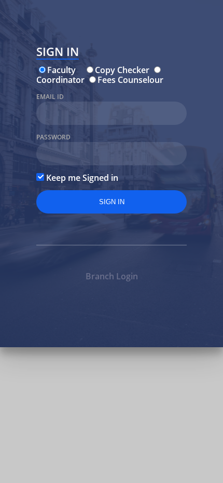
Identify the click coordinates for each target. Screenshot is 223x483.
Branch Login (112, 276)
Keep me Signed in (81, 177)
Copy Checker (122, 70)
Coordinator (60, 80)
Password (53, 137)
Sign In (57, 53)
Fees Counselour (130, 80)
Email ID (50, 96)
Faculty (61, 70)
